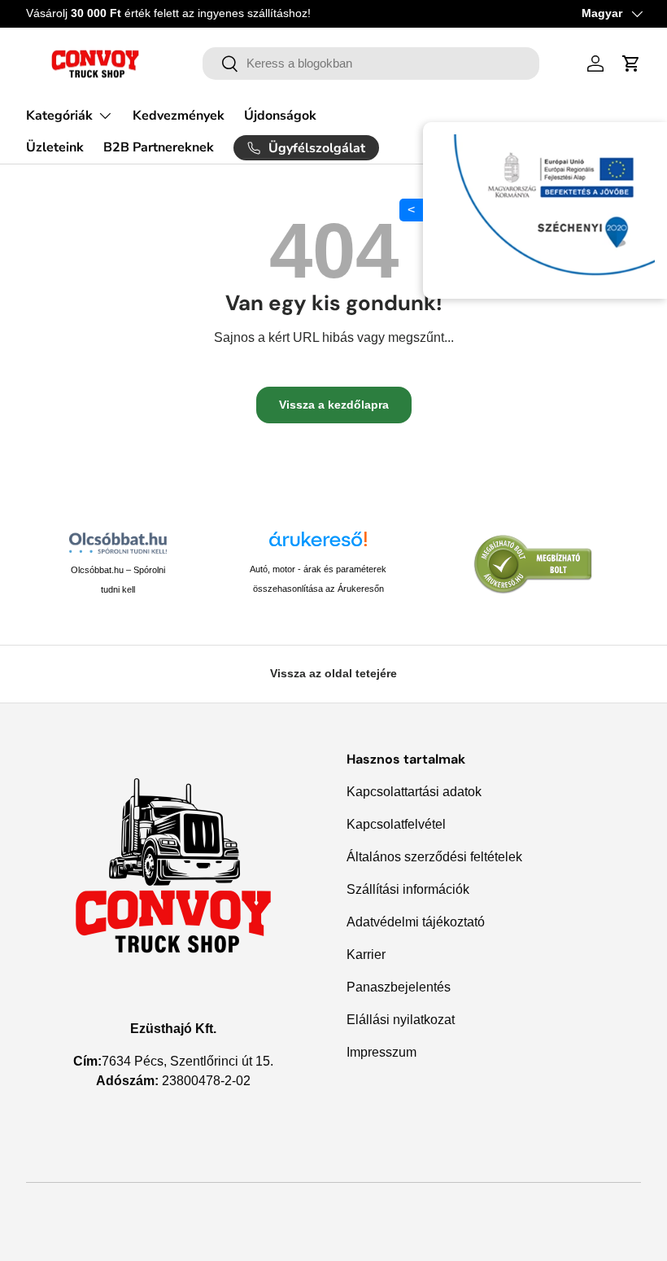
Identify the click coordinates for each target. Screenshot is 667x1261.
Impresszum (381, 1052)
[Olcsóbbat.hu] (118, 543)
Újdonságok (280, 116)
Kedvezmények (179, 116)
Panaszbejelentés (399, 987)
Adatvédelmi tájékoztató (416, 922)
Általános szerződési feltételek (434, 857)
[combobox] (371, 63)
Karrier (366, 954)
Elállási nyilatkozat (401, 1020)
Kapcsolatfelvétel (396, 824)
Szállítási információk (408, 889)
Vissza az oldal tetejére (333, 673)
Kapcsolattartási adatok (414, 792)
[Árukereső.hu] (318, 545)
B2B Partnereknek (158, 147)
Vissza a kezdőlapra (334, 404)
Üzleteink (55, 147)
